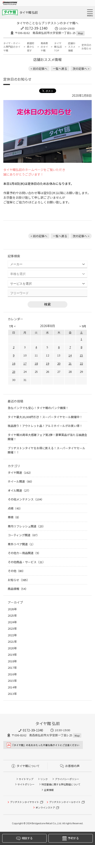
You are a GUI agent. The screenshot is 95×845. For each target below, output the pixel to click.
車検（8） (14, 517)
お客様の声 (72, 766)
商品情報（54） (18, 589)
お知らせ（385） (19, 580)
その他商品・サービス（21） (26, 562)
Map (80, 33)
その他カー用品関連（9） (24, 553)
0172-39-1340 (36, 28)
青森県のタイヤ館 (44, 46)
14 (70, 355)
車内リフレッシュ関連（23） (26, 526)
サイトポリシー (25, 784)
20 (58, 363)
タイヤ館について (28, 766)
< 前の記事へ (38, 68)
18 (36, 363)
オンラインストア (45, 807)
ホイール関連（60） (21, 481)
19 (47, 363)
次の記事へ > (81, 68)
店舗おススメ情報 (71, 46)
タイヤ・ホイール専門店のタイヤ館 (11, 46)
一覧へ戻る (60, 68)
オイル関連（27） (19, 490)
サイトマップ (26, 779)
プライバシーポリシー (67, 779)
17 (25, 363)
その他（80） (16, 571)
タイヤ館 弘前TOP (58, 46)
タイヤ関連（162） (20, 472)
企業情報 (49, 790)
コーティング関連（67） (23, 535)
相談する (27, 838)
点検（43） (15, 508)
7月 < (12, 326)
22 (81, 363)
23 (13, 371)
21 (70, 363)
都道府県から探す (30, 46)
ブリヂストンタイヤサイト (24, 802)
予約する (73, 838)
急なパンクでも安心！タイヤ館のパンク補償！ (38, 408)
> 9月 (82, 326)
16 (13, 363)
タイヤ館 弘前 (28, 12)
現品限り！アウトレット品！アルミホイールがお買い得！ (45, 426)
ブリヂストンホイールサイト (65, 802)
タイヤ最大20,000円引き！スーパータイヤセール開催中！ (45, 417)
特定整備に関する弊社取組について (61, 784)
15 (81, 355)
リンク (44, 779)
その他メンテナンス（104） (26, 499)
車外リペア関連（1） (21, 544)
